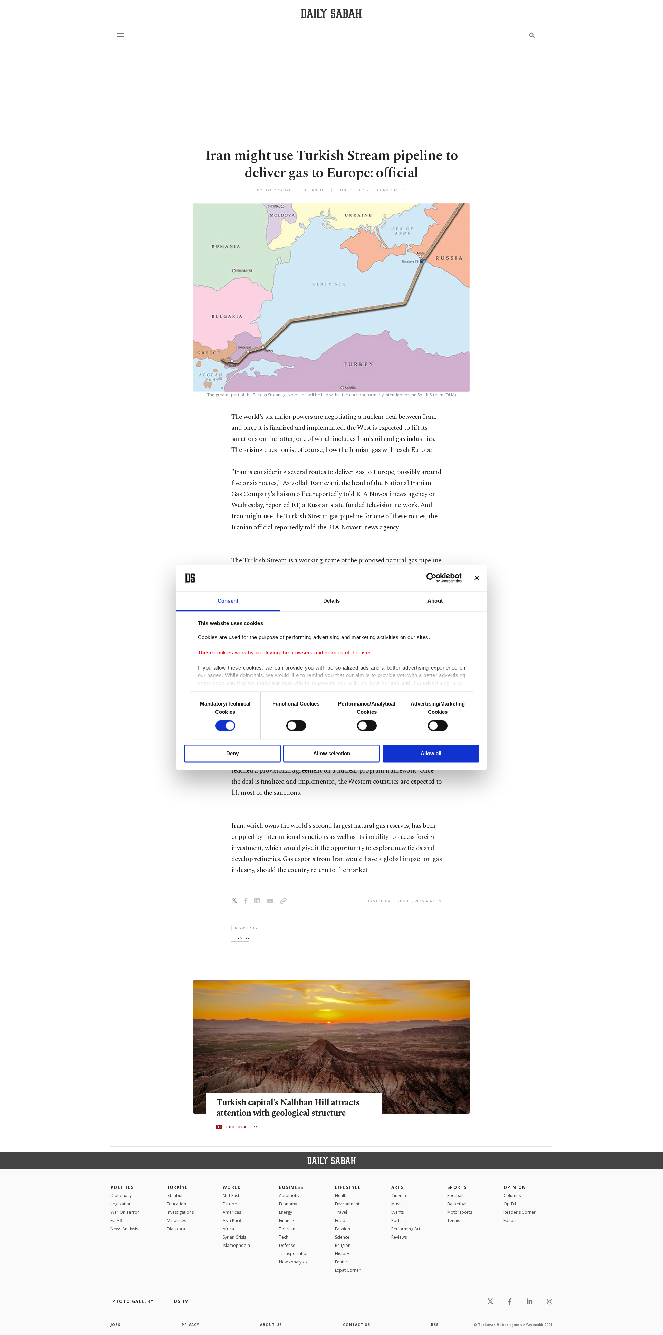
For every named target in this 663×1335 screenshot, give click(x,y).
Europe (230, 1204)
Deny (232, 753)
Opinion (514, 1187)
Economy (288, 1204)
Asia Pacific (233, 1220)
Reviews (399, 1237)
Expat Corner (348, 1270)
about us (271, 1324)
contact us (356, 1324)
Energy (285, 1212)
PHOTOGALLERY (242, 1127)
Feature (342, 1262)
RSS (435, 1324)
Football (455, 1196)
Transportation (294, 1254)
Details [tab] (331, 601)
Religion (342, 1245)
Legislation (121, 1204)
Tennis (453, 1220)
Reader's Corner (519, 1212)
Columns (512, 1196)
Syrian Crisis (234, 1237)
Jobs (115, 1324)
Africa (228, 1229)
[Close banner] (476, 578)
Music (396, 1204)
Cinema (398, 1196)
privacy (190, 1324)
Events (397, 1212)
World (232, 1187)
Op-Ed (509, 1204)
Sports (457, 1187)
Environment (347, 1204)
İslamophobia (236, 1245)
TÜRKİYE (177, 1187)
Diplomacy (121, 1196)
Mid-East (231, 1196)
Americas (232, 1212)
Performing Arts (406, 1229)
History (342, 1254)
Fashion (342, 1229)
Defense (287, 1245)
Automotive (290, 1196)
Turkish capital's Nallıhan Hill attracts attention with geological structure (287, 1108)
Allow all (431, 753)
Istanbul (174, 1196)
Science (342, 1237)
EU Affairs (119, 1220)
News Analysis (124, 1229)
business (240, 937)
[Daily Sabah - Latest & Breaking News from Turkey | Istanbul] (331, 13)
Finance (286, 1220)
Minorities (176, 1220)
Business (291, 1187)
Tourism (287, 1229)
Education (176, 1204)
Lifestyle (348, 1187)
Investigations (180, 1212)
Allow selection (331, 753)
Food (340, 1220)
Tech (283, 1237)
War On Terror (124, 1212)
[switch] (296, 725)
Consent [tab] (228, 601)
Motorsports (459, 1212)
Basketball (457, 1204)
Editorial (511, 1220)
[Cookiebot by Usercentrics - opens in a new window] (431, 578)
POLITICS (122, 1187)
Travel (341, 1212)
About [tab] (435, 601)
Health (341, 1196)
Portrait (398, 1220)
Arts (397, 1187)
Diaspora (176, 1229)
